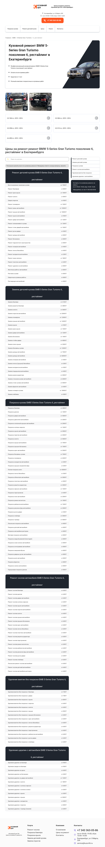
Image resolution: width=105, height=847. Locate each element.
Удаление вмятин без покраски (82, 173)
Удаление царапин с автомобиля (82, 176)
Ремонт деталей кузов (29, 29)
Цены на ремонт (62, 832)
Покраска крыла (34, 835)
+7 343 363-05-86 (91, 189)
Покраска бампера (34, 832)
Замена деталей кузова (79, 162)
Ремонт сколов (33, 830)
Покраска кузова (12, 29)
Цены (42, 29)
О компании (61, 830)
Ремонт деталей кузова (79, 158)
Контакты (60, 29)
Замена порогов (33, 841)
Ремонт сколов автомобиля (80, 169)
